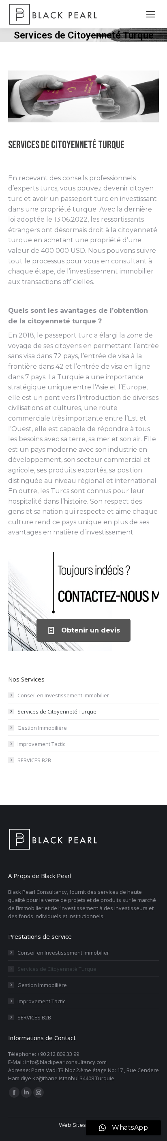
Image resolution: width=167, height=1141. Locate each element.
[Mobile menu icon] (151, 14)
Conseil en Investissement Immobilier (63, 695)
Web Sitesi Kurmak (84, 1125)
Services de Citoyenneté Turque (56, 711)
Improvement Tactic (41, 744)
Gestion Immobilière (42, 727)
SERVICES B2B (34, 760)
